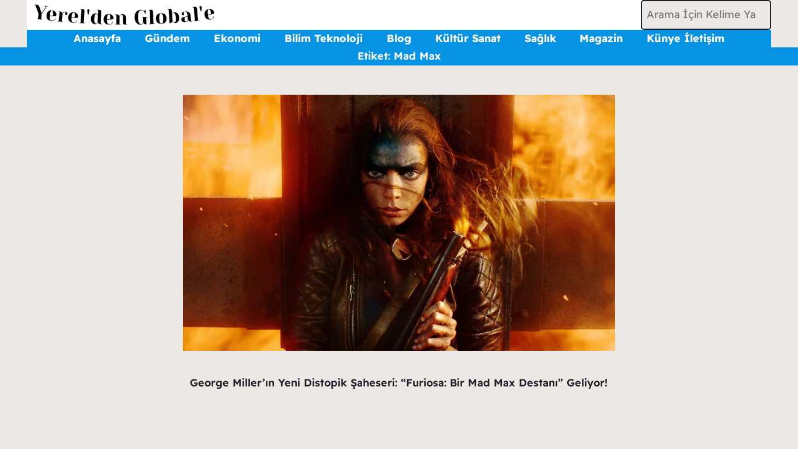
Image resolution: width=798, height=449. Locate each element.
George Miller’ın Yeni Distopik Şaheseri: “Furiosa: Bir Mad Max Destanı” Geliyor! (399, 382)
